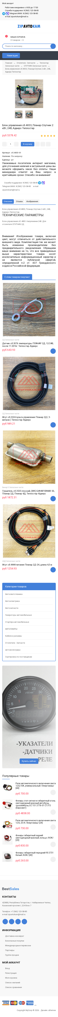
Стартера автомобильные (17, 622)
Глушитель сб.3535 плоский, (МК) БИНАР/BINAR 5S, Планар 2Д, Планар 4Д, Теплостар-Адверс (28, 492)
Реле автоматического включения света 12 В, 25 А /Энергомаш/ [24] (36, 821)
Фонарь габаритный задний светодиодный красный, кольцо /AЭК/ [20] (35, 837)
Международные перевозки (18, 945)
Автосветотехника (13, 594)
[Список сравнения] (54, 55)
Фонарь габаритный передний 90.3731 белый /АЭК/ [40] (35, 854)
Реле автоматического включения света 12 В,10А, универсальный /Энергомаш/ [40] (36, 785)
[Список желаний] (49, 55)
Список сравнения (13, 987)
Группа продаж (12, 955)
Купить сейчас (29, 761)
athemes (52, 1010)
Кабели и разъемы (13, 636)
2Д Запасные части (10, 340)
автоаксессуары (13, 650)
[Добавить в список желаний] (42, 144)
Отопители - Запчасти (15, 643)
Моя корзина (11, 978)
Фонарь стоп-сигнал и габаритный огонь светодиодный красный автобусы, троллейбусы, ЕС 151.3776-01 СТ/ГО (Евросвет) (35, 804)
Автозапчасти (11, 608)
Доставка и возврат (14, 936)
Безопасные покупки (14, 941)
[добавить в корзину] (53, 792)
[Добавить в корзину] (53, 351)
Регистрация (11, 973)
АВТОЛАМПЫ (11, 629)
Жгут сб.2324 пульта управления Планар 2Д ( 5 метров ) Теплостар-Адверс (26, 418)
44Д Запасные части (11, 561)
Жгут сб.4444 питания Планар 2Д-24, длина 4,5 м (27, 564)
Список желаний (12, 982)
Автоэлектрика (12, 601)
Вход (7, 968)
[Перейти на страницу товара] (29, 309)
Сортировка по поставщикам (18, 657)
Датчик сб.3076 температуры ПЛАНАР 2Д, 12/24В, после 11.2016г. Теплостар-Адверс (28, 344)
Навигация (12, 55)
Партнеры (9, 950)
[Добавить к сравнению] (48, 144)
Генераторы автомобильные (18, 615)
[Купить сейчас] (37, 144)
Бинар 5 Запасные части (12, 487)
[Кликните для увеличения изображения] (29, 93)
